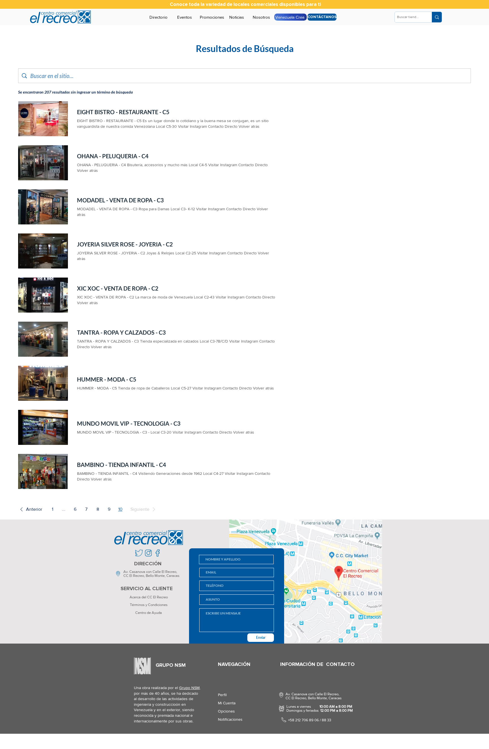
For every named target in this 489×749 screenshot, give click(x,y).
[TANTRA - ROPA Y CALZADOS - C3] (43, 339)
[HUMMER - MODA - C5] (43, 383)
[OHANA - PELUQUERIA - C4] (43, 162)
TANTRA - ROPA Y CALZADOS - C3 (121, 332)
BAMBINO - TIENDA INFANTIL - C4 (121, 464)
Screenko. (166, 741)
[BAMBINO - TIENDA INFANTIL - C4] (43, 471)
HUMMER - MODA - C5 (106, 379)
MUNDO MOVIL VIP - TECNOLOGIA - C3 (129, 423)
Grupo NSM (189, 687)
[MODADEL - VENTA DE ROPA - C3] (43, 206)
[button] (30, 509)
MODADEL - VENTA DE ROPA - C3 (120, 200)
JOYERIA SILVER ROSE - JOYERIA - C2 (125, 244)
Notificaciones (230, 719)
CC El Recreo (133, 575)
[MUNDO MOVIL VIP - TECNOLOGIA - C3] (43, 427)
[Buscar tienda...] (437, 17)
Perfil (222, 694)
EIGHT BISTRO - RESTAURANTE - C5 (123, 112)
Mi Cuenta (226, 703)
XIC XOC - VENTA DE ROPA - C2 (117, 288)
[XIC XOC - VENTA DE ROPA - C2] (43, 295)
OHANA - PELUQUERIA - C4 (113, 156)
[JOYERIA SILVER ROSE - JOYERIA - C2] (43, 251)
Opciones (226, 711)
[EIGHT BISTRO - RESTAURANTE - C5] (43, 118)
